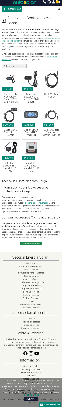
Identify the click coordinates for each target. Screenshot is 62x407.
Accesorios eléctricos (31, 307)
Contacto (44, 1)
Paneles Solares (31, 269)
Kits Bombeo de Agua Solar (31, 266)
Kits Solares (31, 263)
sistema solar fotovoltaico (36, 203)
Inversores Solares (31, 279)
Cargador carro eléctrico (31, 288)
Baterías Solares (31, 276)
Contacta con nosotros (31, 328)
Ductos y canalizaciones (31, 304)
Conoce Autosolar (31, 366)
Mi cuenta (53, 1)
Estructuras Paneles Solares (31, 273)
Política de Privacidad (31, 372)
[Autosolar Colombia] (24, 2)
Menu (4, 3)
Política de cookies (31, 325)
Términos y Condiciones (31, 369)
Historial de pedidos (31, 322)
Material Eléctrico (31, 295)
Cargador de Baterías (31, 285)
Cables (31, 301)
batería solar (14, 41)
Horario (49, 1)
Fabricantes (31, 375)
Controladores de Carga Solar (31, 282)
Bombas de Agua (31, 292)
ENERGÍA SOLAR (14, 9)
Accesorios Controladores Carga (28, 20)
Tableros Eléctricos (31, 298)
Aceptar (31, 399)
